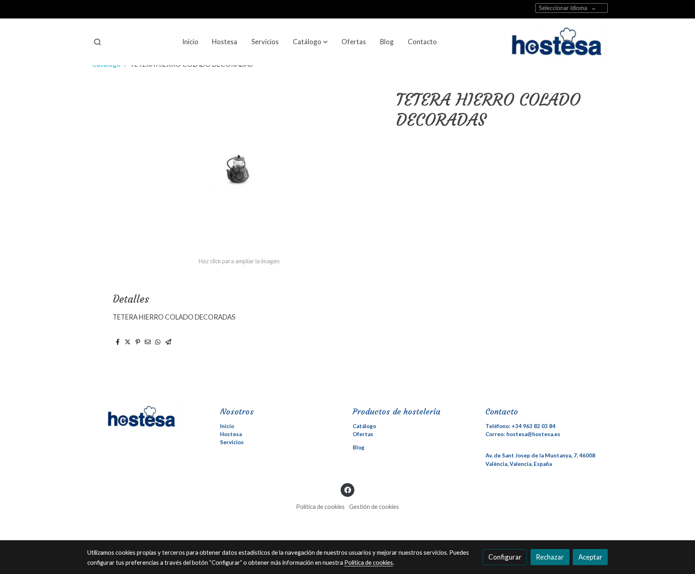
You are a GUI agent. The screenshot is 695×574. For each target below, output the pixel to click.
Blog (358, 447)
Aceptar (590, 557)
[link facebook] (347, 489)
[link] (559, 42)
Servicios (232, 442)
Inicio (227, 426)
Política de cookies (320, 506)
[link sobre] (148, 416)
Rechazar (550, 557)
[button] (310, 42)
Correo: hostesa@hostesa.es (522, 434)
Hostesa (231, 434)
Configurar (505, 557)
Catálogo (364, 426)
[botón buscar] (97, 42)
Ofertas (363, 434)
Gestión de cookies (374, 506)
